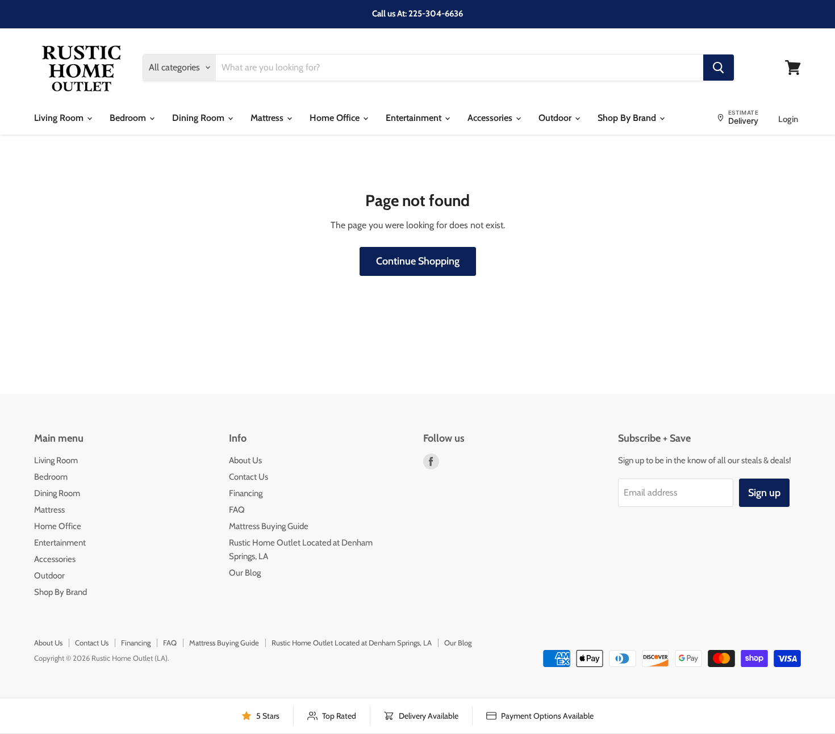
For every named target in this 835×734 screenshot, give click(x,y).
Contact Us (248, 477)
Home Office (336, 117)
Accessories (491, 117)
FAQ (237, 510)
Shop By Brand (628, 117)
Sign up (764, 492)
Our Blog (245, 573)
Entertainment (415, 117)
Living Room (60, 117)
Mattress (268, 117)
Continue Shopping (418, 261)
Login (788, 119)
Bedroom (129, 117)
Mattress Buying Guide (268, 526)
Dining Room (199, 117)
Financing (245, 493)
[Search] (718, 67)
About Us (245, 460)
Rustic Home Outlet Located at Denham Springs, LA (352, 642)
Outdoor (556, 117)
